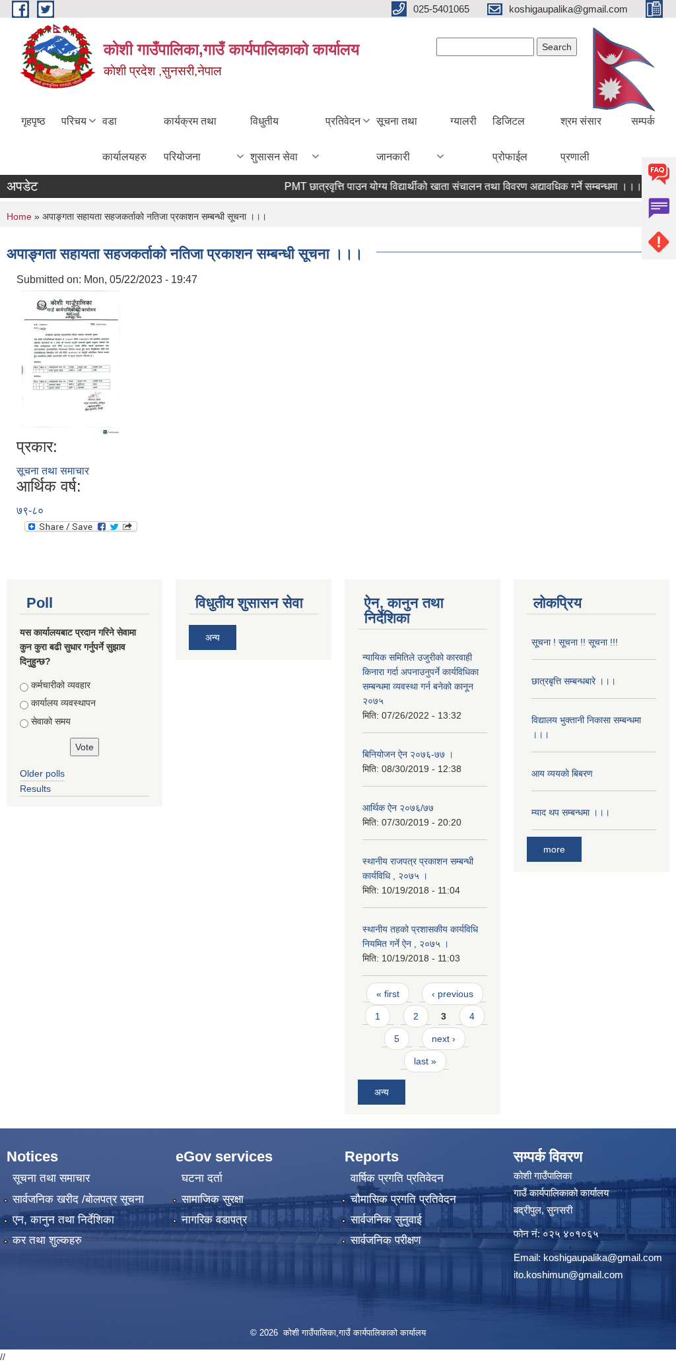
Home (19, 216)
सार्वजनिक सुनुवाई (386, 1220)
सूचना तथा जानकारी (396, 138)
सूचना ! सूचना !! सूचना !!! (574, 642)
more (554, 849)
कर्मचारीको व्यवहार (60, 685)
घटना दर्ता (202, 1178)
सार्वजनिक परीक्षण (386, 1240)
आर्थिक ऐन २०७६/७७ (398, 807)
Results (35, 788)
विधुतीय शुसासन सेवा (274, 138)
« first (387, 994)
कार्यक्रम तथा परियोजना (190, 138)
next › (444, 1038)
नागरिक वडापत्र (214, 1220)
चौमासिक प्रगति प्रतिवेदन (403, 1199)
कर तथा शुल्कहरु (47, 1240)
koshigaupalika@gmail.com (602, 1257)
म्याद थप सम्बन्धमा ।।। (570, 812)
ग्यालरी (463, 121)
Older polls (42, 773)
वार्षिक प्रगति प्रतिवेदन (397, 1178)
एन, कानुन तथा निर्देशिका (63, 1220)
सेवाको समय (51, 721)
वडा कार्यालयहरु (124, 138)
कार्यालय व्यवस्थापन (63, 703)
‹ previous (452, 994)
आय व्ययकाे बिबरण (562, 773)
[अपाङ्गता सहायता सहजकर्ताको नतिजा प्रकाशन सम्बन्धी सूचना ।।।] (71, 362)
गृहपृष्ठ (33, 121)
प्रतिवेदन (342, 121)
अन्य (212, 637)
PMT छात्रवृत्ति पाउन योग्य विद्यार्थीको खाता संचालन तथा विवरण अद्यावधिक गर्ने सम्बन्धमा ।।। (447, 186)
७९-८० (30, 510)
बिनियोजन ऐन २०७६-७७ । (408, 754)
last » (425, 1061)
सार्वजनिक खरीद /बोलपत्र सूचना (78, 1199)
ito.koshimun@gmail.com (568, 1274)
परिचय (73, 121)
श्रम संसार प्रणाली (580, 138)
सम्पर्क (643, 121)
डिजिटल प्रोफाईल (509, 138)
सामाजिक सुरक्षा (213, 1199)
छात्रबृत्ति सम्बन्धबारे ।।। (573, 681)
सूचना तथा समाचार (53, 470)
